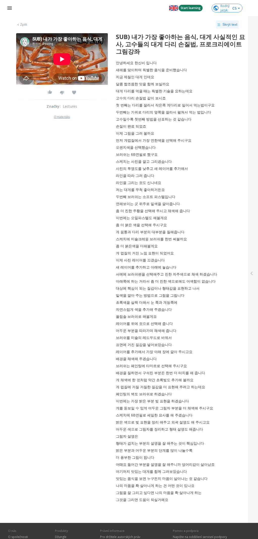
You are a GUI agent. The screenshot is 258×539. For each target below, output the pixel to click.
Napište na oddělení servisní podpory (200, 537)
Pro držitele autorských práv (120, 537)
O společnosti (18, 537)
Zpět (23, 24)
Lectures (70, 106)
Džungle (61, 537)
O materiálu (62, 117)
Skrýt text (229, 24)
